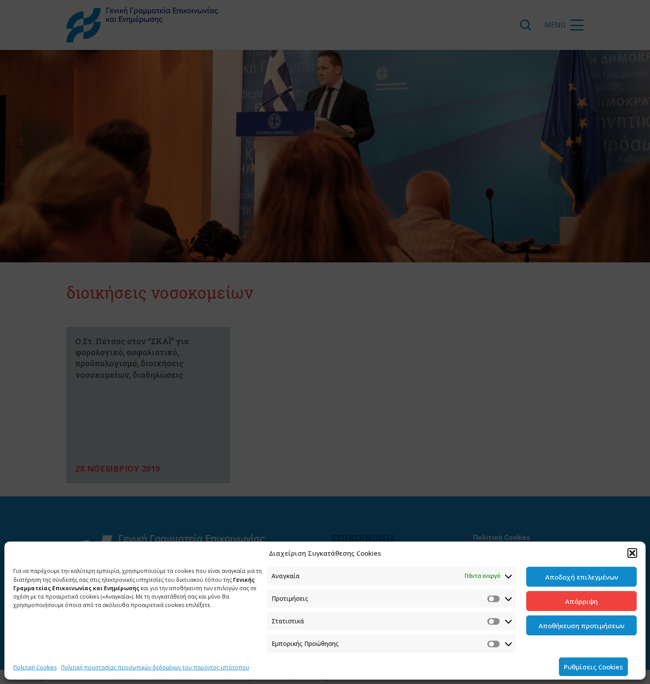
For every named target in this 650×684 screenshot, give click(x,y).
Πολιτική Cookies (35, 667)
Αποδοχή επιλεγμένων (581, 577)
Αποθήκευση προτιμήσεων (581, 625)
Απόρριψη (581, 601)
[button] (632, 553)
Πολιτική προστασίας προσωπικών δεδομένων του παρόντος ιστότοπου (155, 667)
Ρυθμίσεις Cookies (593, 666)
